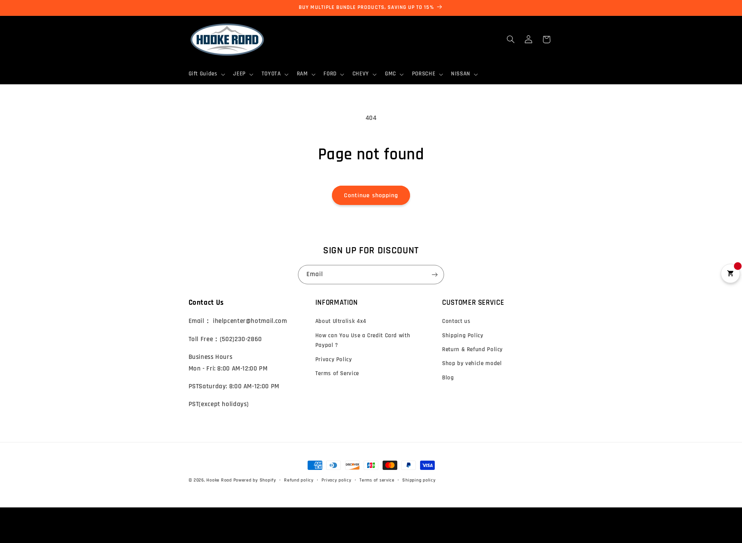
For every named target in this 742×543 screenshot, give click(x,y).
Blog (448, 377)
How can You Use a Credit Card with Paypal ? (362, 340)
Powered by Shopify (254, 480)
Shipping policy (419, 480)
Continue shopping (371, 195)
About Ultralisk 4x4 (340, 321)
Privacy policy (336, 480)
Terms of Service (337, 373)
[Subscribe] (435, 274)
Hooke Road (218, 480)
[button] (206, 74)
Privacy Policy (333, 359)
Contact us (456, 321)
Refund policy (299, 480)
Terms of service (377, 480)
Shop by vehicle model (472, 363)
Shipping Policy (462, 335)
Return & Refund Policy (472, 349)
